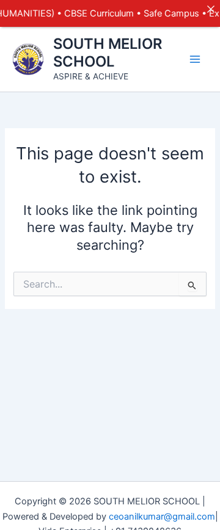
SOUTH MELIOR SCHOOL (107, 52)
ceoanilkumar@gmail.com (162, 516)
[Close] (210, 9)
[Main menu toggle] (195, 59)
